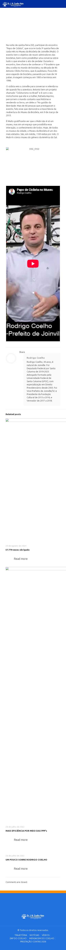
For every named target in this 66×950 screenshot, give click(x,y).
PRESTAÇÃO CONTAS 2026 (33, 941)
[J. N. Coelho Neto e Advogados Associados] (33, 917)
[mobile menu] (61, 5)
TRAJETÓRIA (21, 935)
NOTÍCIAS (34, 935)
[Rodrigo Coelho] (13, 4)
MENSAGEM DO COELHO (41, 938)
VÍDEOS (45, 935)
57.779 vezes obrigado (18, 550)
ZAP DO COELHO (18, 938)
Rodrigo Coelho (36, 358)
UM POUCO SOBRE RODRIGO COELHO (26, 859)
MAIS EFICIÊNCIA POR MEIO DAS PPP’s (26, 831)
